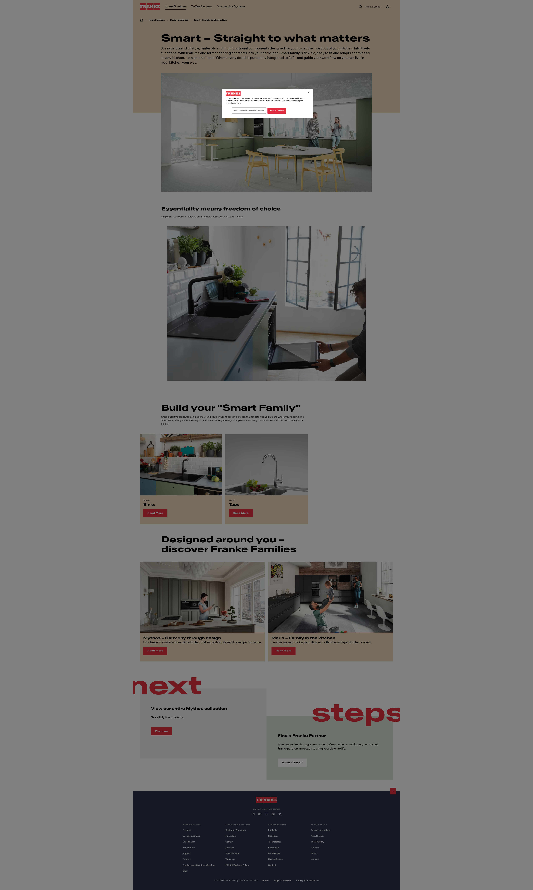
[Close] (309, 92)
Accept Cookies (277, 110)
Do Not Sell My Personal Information (248, 110)
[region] (267, 103)
